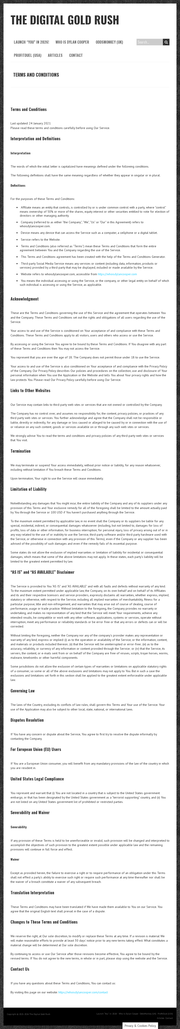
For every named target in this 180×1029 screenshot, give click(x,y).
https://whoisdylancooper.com (117, 274)
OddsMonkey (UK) (109, 42)
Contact (76, 55)
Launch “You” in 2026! (31, 42)
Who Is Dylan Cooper (72, 42)
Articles (55, 55)
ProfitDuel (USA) (27, 55)
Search (166, 42)
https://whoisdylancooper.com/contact (83, 992)
